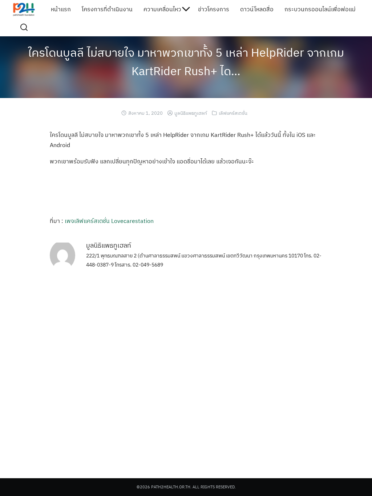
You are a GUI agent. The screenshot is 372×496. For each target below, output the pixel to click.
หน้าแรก (61, 9)
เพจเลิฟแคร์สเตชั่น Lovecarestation (109, 220)
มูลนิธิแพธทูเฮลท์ (190, 113)
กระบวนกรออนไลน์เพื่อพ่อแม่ (320, 9)
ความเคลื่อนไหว (162, 9)
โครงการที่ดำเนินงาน (107, 9)
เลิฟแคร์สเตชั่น (233, 113)
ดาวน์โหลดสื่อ (257, 9)
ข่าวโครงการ (213, 9)
